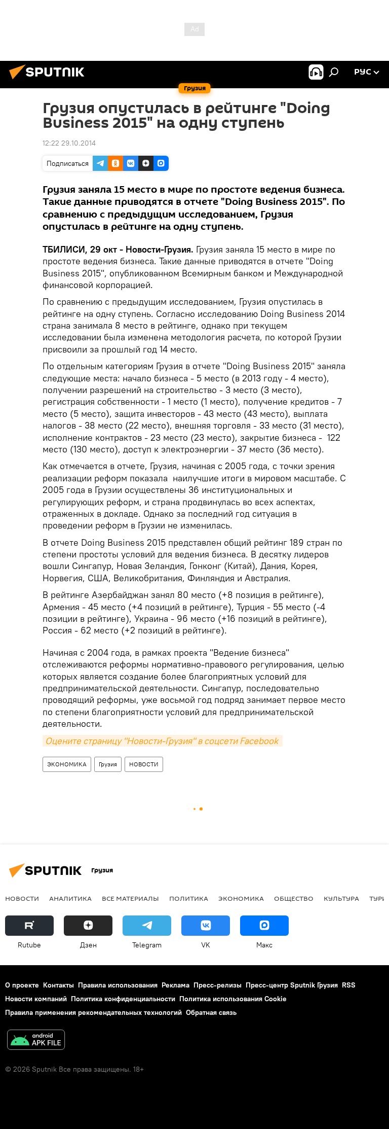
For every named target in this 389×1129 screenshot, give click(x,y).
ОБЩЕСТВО (294, 898)
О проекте (22, 985)
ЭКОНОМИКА (67, 764)
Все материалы (130, 898)
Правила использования (118, 985)
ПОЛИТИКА (188, 898)
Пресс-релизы (217, 985)
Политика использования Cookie (233, 998)
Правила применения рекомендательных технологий (93, 1012)
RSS (349, 985)
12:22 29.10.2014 (69, 143)
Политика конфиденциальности (123, 998)
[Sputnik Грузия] (49, 80)
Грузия (108, 764)
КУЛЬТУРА (341, 898)
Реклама (175, 985)
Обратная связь (211, 1012)
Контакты (58, 985)
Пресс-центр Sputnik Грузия (292, 985)
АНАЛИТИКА (70, 898)
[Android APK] (36, 1041)
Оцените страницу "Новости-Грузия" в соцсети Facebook (162, 741)
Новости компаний (36, 998)
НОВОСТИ (144, 764)
